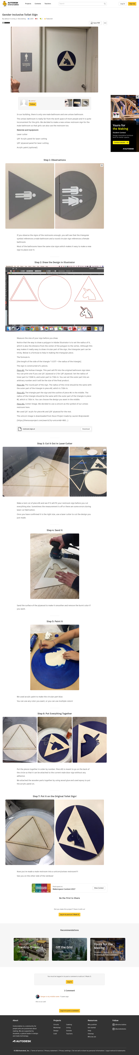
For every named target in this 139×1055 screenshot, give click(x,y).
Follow (32, 104)
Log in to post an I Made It (69, 914)
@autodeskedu (120, 1029)
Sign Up (132, 4)
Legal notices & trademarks (115, 1051)
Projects (28, 4)
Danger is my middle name (49, 997)
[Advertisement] (125, 123)
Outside (69, 1031)
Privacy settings (65, 1051)
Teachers (48, 4)
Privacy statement (51, 1051)
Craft (55, 1034)
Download (86, 429)
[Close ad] (137, 97)
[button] (105, 23)
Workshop (57, 1028)
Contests (38, 4)
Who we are (92, 1037)
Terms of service (37, 1051)
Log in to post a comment (69, 1011)
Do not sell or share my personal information (88, 1051)
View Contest (99, 888)
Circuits (56, 1024)
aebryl (6, 19)
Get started (92, 1028)
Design (55, 1031)
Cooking (69, 1024)
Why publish (92, 1024)
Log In (122, 4)
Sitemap (91, 1034)
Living (13, 19)
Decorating (22, 19)
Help (89, 1031)
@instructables (120, 1024)
